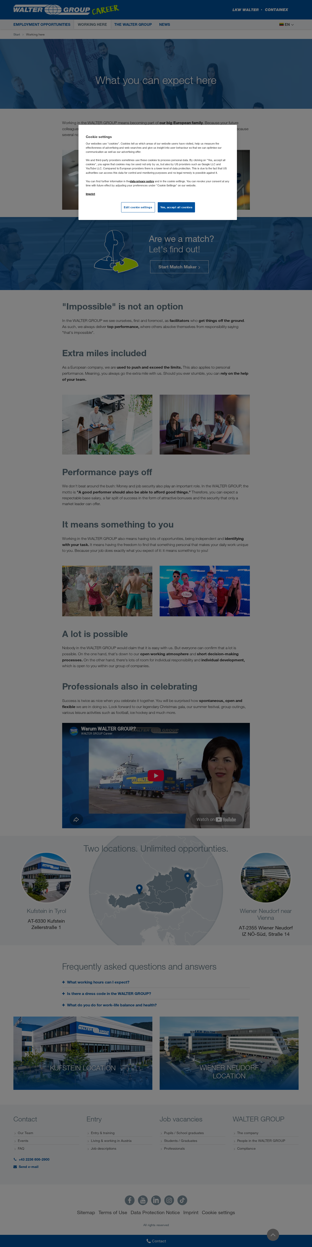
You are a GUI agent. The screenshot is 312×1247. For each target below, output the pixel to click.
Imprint (90, 194)
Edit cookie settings (138, 207)
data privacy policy (142, 181)
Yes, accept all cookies (176, 207)
